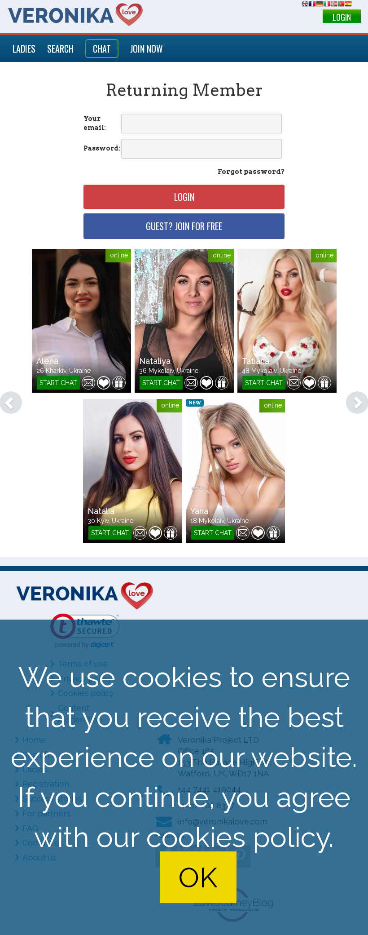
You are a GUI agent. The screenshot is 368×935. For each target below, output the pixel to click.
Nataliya (155, 361)
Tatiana (255, 361)
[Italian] (326, 5)
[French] (312, 5)
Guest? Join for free (184, 226)
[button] (6, 398)
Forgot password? (251, 172)
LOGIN (342, 17)
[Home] (75, 14)
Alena (47, 361)
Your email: (94, 123)
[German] (319, 5)
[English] (305, 5)
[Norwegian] (333, 5)
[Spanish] (348, 5)
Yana (199, 511)
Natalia (101, 511)
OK (198, 877)
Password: (101, 148)
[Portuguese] (341, 5)
